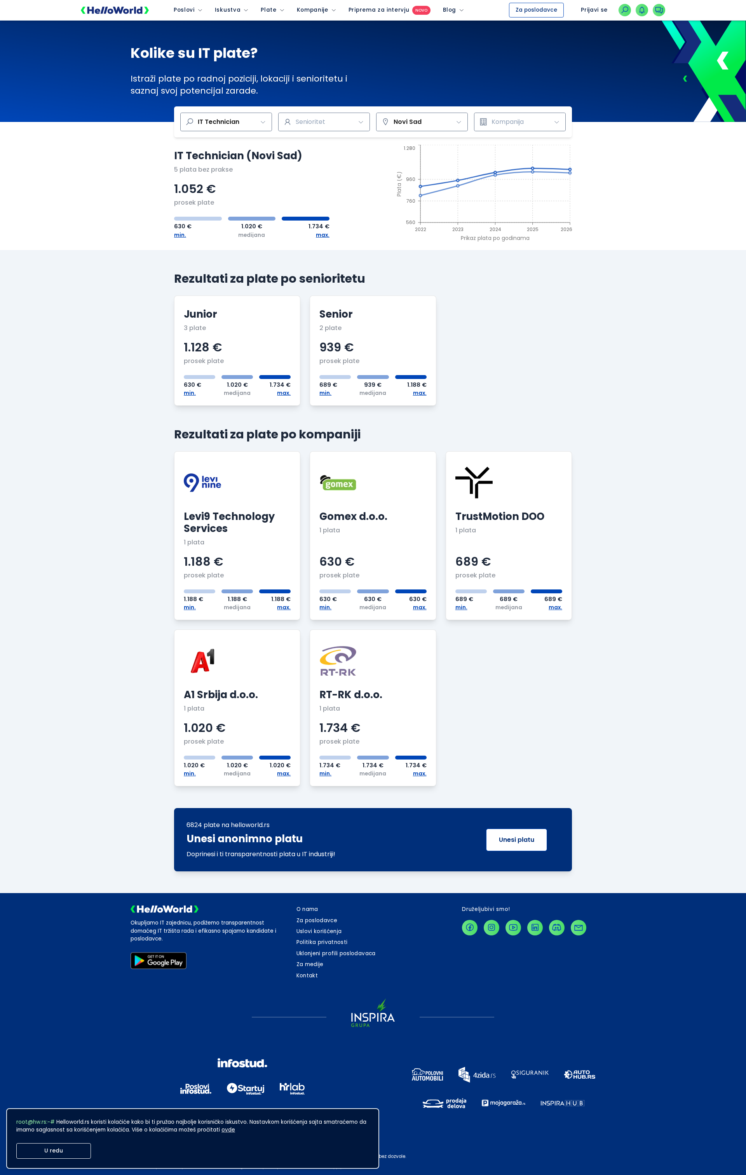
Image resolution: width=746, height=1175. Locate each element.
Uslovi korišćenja (319, 931)
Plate (268, 10)
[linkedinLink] (535, 927)
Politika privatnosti (322, 942)
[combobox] (324, 122)
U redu (53, 1150)
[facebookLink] (470, 927)
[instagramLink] (491, 927)
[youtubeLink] (513, 927)
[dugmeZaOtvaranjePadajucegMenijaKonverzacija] (659, 10)
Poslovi (184, 10)
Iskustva (228, 10)
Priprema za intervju (379, 10)
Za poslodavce (536, 10)
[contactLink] (578, 927)
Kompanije (312, 10)
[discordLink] (557, 927)
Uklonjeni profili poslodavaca (336, 953)
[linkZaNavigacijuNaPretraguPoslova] (625, 10)
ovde (228, 1129)
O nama (307, 909)
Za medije (310, 964)
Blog (449, 10)
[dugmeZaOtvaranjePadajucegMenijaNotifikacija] (642, 10)
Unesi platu (516, 839)
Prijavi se (594, 10)
